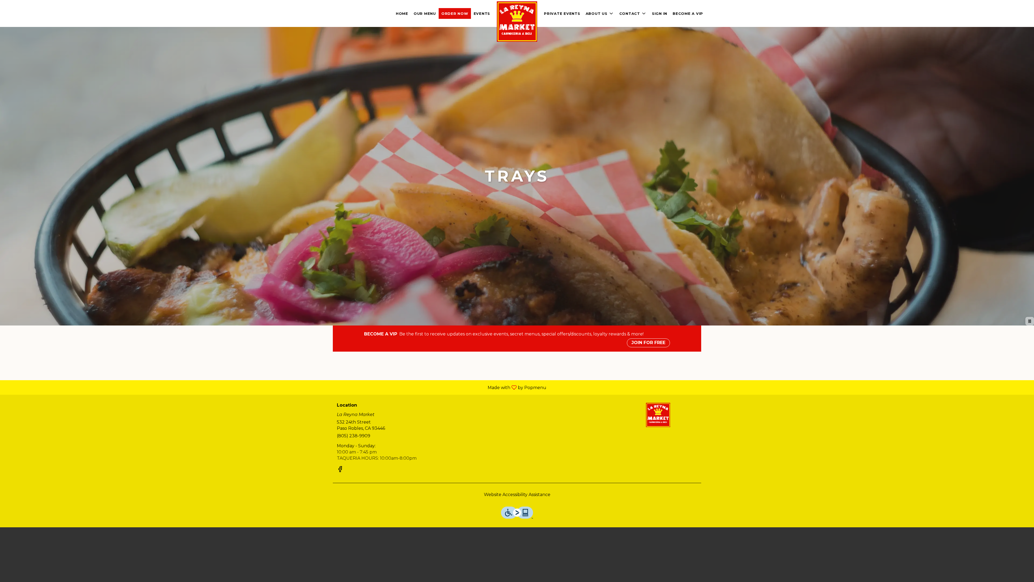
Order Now (454, 13)
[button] (633, 13)
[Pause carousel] (1029, 321)
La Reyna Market (658, 415)
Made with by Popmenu (275, 387)
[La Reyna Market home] (517, 21)
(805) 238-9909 (353, 435)
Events (482, 13)
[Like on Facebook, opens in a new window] (340, 470)
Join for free (648, 342)
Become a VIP (688, 13)
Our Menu (425, 13)
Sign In (659, 13)
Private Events (562, 13)
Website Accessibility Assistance (517, 494)
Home (402, 13)
